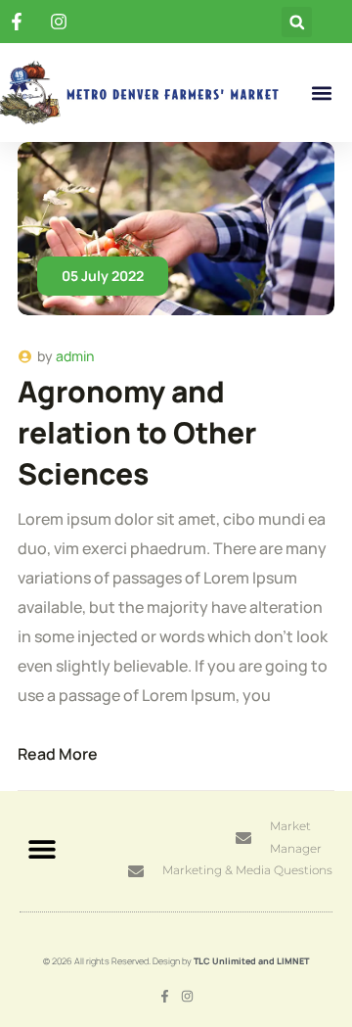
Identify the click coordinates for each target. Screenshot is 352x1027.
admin (75, 356)
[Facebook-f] (164, 996)
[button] (297, 22)
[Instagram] (187, 996)
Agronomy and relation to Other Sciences (137, 432)
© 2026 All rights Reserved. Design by (176, 961)
